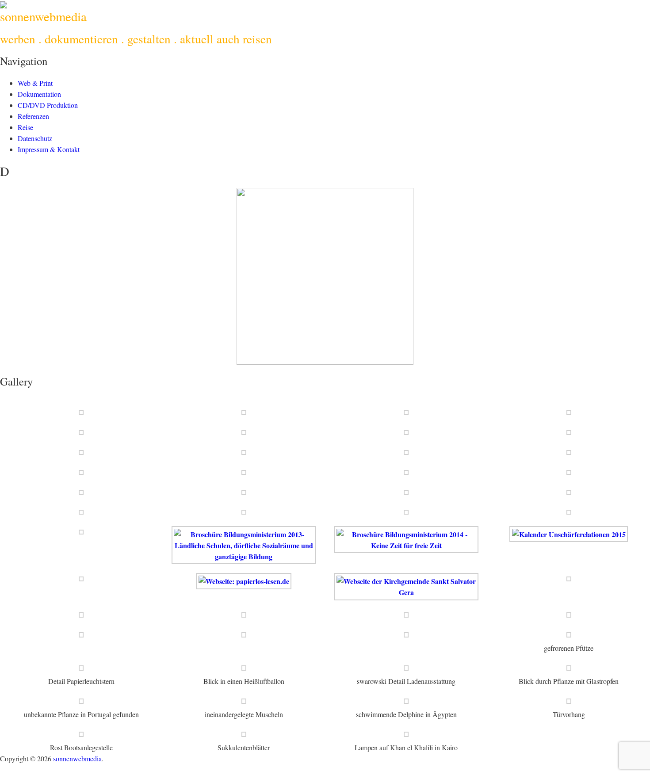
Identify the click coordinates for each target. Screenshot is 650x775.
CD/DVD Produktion (48, 105)
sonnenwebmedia (43, 16)
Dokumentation (39, 94)
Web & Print (35, 83)
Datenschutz (35, 138)
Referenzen (33, 116)
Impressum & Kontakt (49, 149)
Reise (25, 127)
